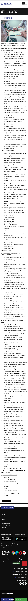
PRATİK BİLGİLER (6, 525)
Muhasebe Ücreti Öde (8, 599)
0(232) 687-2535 (23, 571)
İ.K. (3, 521)
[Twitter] (23, 583)
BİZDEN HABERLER (6, 523)
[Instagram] (26, 583)
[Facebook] (20, 583)
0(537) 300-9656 (23, 574)
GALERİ (3, 519)
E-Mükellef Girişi (21, 599)
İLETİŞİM (4, 530)
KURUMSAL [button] (4, 517)
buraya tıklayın (16, 563)
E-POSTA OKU (5, 528)
